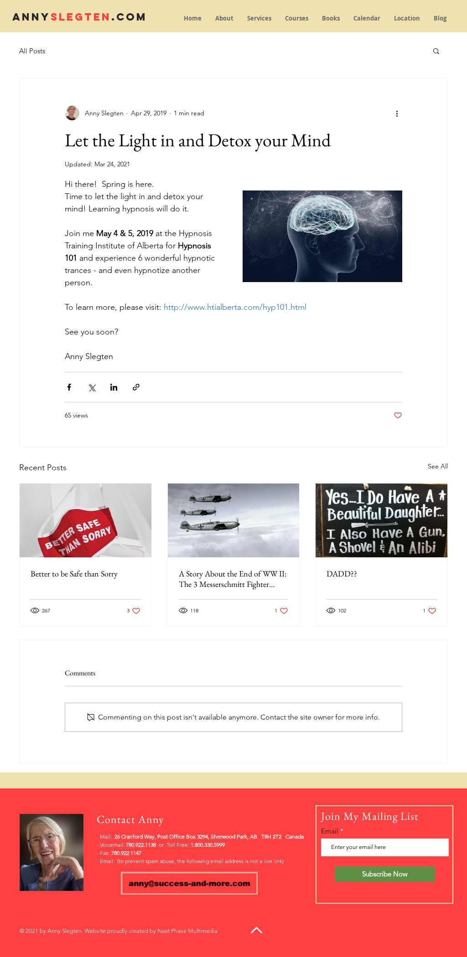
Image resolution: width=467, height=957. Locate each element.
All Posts (32, 50)
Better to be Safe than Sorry (74, 573)
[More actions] (396, 113)
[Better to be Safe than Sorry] (85, 520)
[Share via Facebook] (69, 387)
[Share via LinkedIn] (113, 387)
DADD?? (342, 573)
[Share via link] (136, 387)
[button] (436, 50)
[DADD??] (381, 520)
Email (329, 831)
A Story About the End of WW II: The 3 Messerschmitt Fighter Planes (232, 578)
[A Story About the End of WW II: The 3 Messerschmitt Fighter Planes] (234, 520)
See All (438, 466)
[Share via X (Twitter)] (91, 387)
